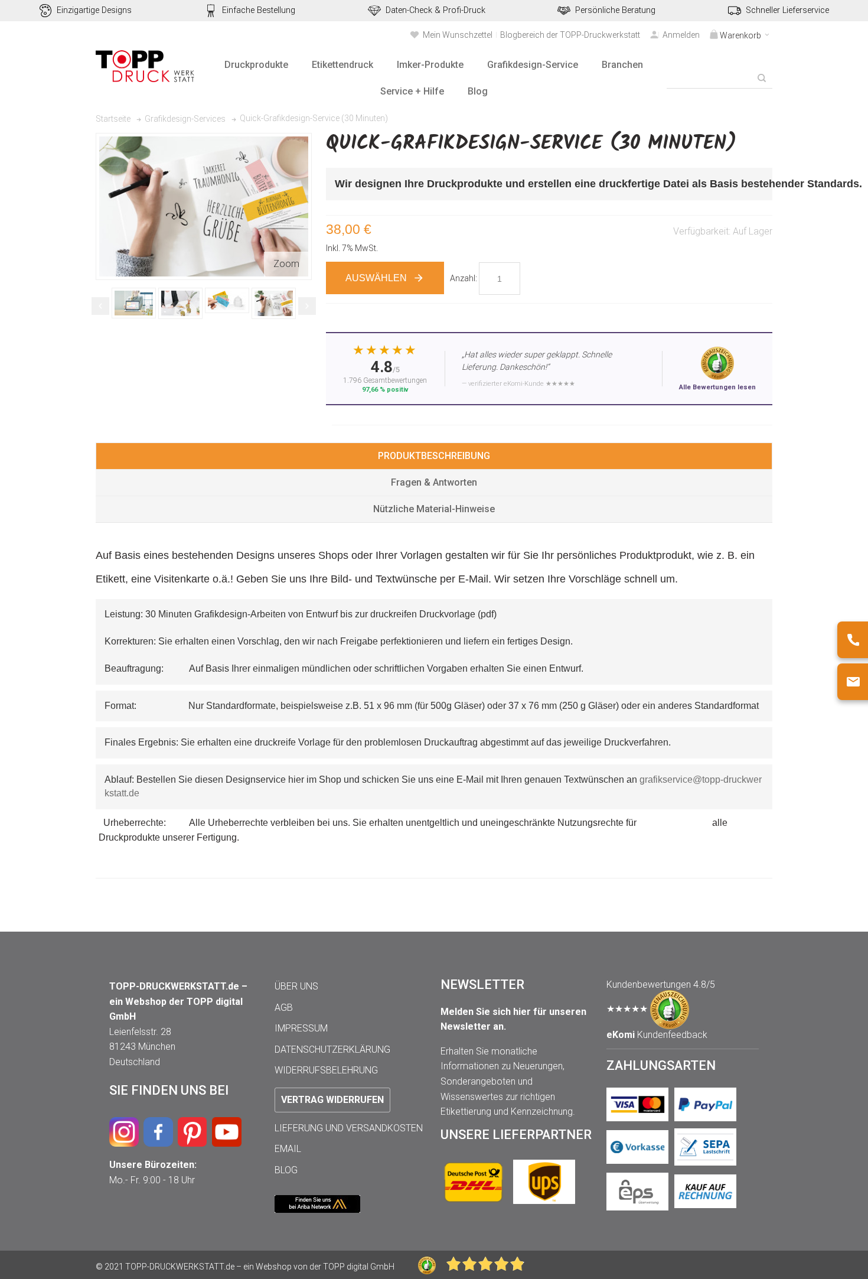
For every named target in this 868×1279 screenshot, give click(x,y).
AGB (284, 1007)
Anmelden (681, 35)
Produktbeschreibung (434, 455)
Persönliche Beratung (615, 10)
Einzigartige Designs (94, 10)
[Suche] (762, 78)
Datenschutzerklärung (332, 1049)
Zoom (286, 263)
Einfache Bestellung (258, 10)
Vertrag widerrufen (332, 1099)
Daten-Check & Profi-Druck (435, 10)
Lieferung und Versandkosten (349, 1128)
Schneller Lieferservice (787, 10)
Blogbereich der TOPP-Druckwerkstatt (570, 35)
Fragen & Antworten (434, 482)
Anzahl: (463, 278)
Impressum (301, 1028)
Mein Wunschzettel (457, 35)
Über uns (296, 986)
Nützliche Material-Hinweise (434, 509)
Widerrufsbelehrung (326, 1070)
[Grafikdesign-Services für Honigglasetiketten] (140, 303)
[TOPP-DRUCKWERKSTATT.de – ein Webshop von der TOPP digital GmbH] (146, 66)
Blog (286, 1170)
